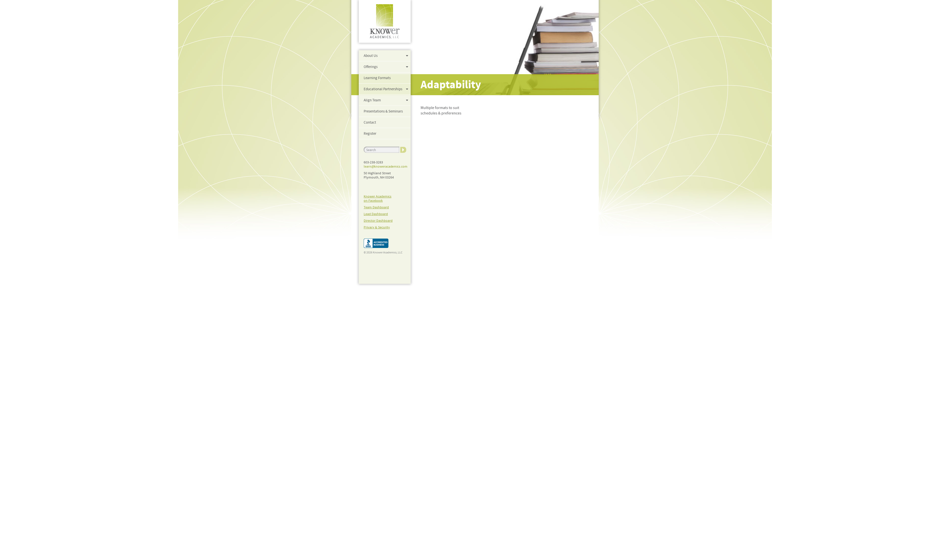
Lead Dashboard (376, 214)
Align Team (372, 100)
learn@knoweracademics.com (385, 166)
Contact (370, 122)
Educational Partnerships (383, 89)
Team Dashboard (376, 207)
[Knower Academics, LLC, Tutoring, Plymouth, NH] (376, 243)
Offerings (371, 66)
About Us (371, 55)
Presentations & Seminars (383, 111)
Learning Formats (377, 77)
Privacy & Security (377, 227)
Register (370, 133)
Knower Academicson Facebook (377, 198)
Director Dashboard (378, 220)
